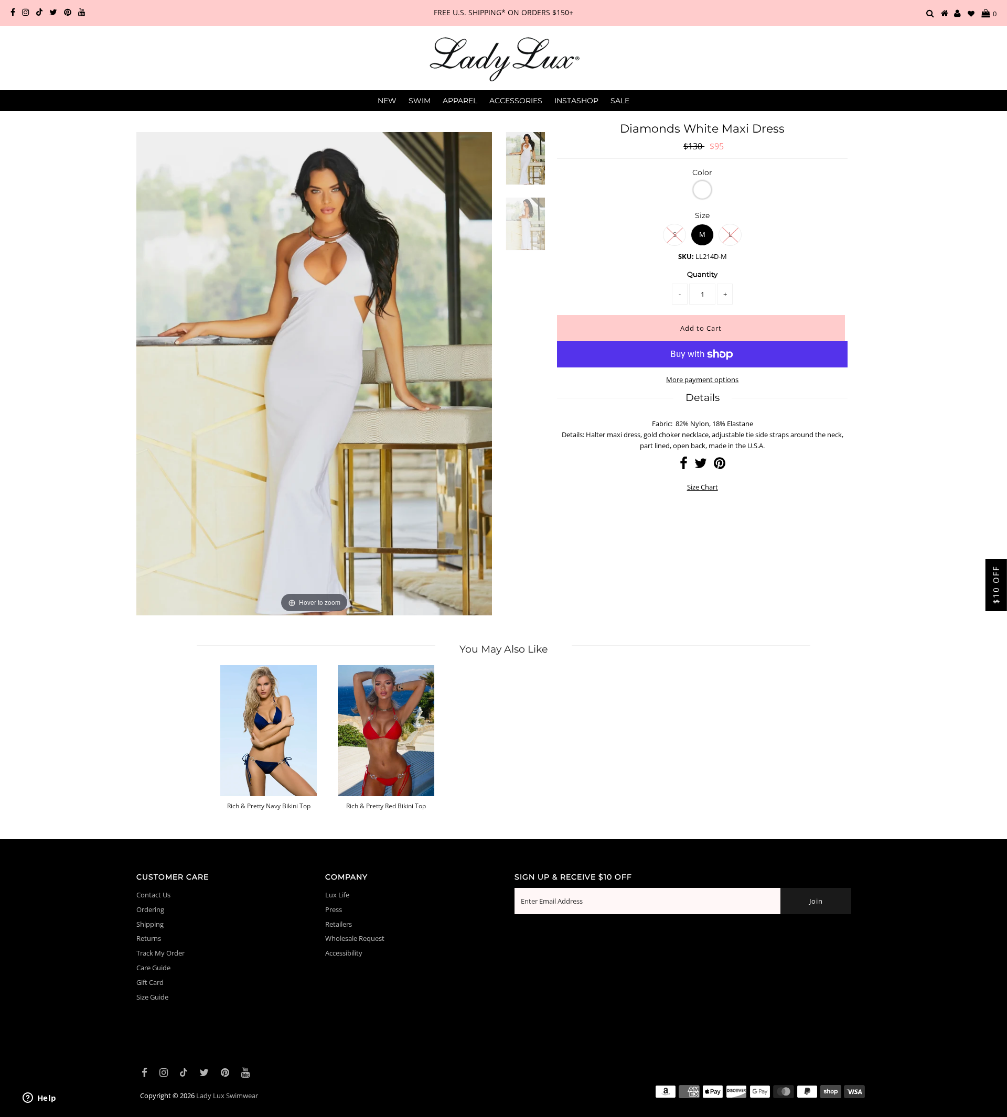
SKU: (686, 256)
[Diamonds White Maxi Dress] (525, 165)
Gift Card (150, 982)
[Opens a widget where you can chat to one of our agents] (39, 1099)
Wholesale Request (354, 938)
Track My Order (160, 953)
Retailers (338, 924)
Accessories (515, 100)
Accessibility (343, 953)
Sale (619, 100)
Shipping (150, 924)
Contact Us (153, 894)
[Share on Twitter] (700, 465)
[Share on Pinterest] (719, 465)
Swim (420, 100)
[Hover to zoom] (314, 372)
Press (333, 909)
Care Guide (153, 967)
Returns (148, 938)
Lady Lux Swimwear (227, 1095)
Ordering (150, 909)
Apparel (460, 100)
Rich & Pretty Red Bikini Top (386, 806)
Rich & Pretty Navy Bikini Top (268, 806)
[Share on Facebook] (684, 465)
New (387, 100)
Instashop (576, 100)
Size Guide (152, 997)
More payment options (702, 379)
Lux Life (337, 894)
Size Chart (702, 487)
